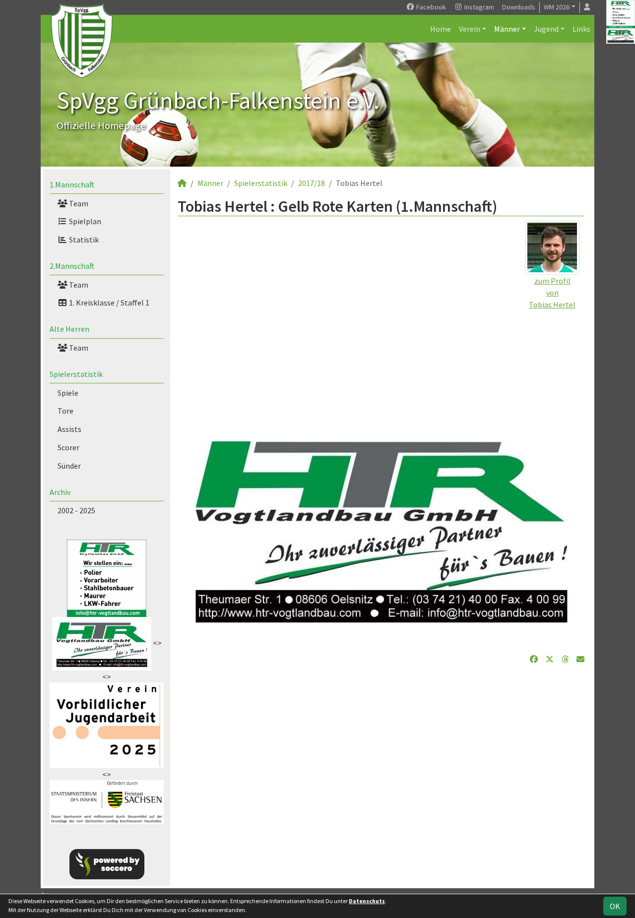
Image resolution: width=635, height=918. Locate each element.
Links (581, 29)
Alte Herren (69, 329)
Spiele (68, 393)
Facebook (430, 6)
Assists (69, 429)
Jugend (546, 29)
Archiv (60, 492)
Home (440, 29)
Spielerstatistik (76, 374)
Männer (507, 29)
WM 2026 (557, 6)
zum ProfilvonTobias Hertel (552, 292)
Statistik (83, 240)
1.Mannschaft (72, 184)
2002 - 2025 (76, 510)
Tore (65, 411)
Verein (469, 29)
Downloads (518, 6)
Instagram (478, 6)
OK (615, 906)
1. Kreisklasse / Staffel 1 (108, 302)
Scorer (68, 447)
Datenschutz (367, 901)
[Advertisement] (381, 379)
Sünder (69, 466)
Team (77, 203)
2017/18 (311, 183)
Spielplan (84, 221)
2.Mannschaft (72, 266)
